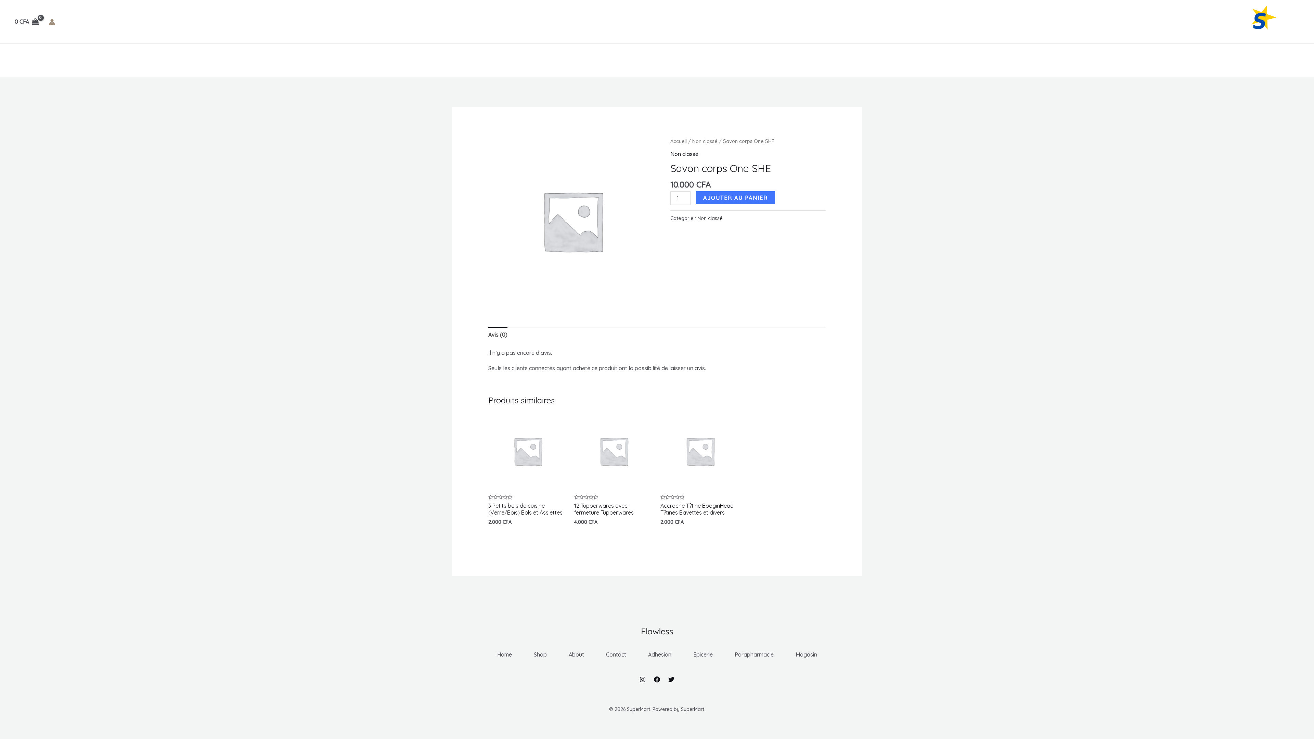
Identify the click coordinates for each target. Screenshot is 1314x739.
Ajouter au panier (735, 197)
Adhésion (136, 60)
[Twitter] (671, 679)
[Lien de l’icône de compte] (52, 22)
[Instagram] (643, 679)
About (71, 60)
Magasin (270, 60)
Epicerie (175, 60)
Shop (45, 60)
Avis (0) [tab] (497, 334)
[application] (152, 60)
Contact (102, 60)
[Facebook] (657, 679)
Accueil (678, 141)
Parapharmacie (222, 60)
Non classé (705, 141)
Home (21, 60)
